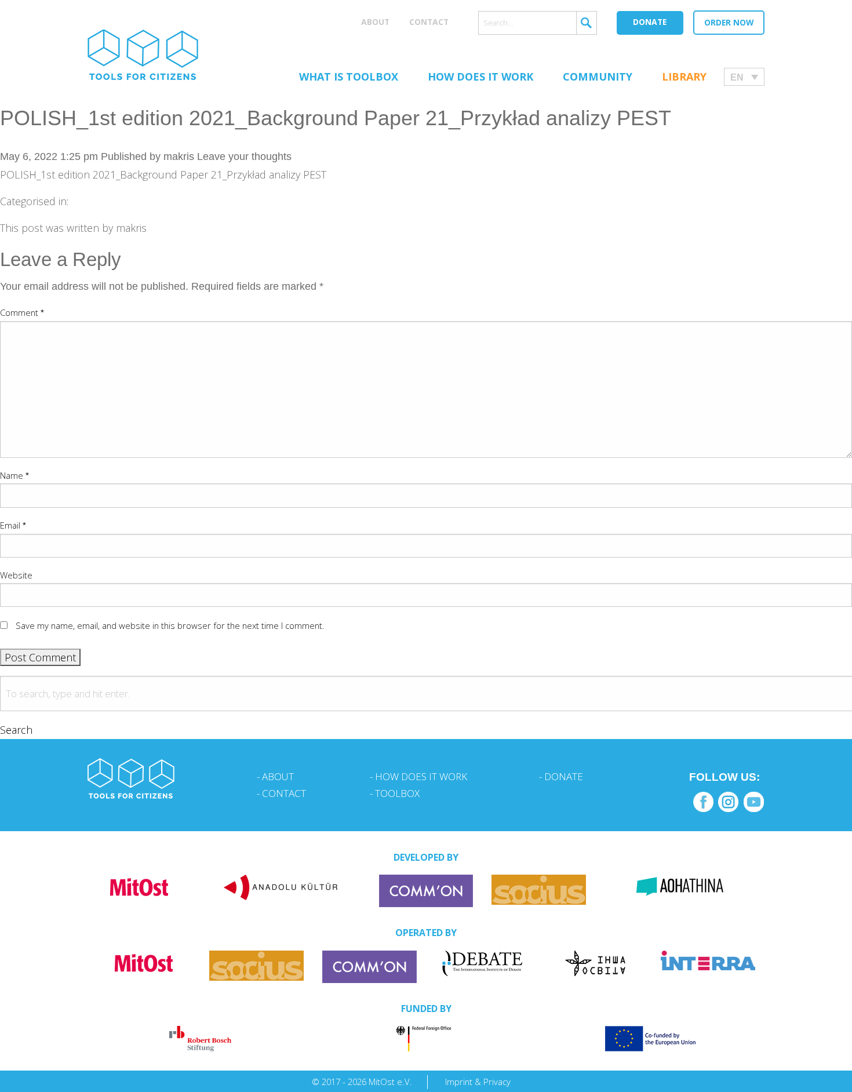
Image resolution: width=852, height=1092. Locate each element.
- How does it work (418, 776)
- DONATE (561, 776)
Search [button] (16, 730)
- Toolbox (395, 793)
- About (275, 776)
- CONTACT (281, 793)
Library (684, 76)
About (375, 21)
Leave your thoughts (244, 156)
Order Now (728, 22)
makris (178, 156)
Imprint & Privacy (478, 1081)
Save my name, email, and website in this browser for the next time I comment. (170, 625)
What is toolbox (348, 76)
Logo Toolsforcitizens (143, 55)
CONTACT (429, 21)
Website (16, 575)
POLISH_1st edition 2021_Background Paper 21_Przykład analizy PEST (335, 118)
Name (14, 475)
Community (597, 76)
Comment (22, 312)
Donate (650, 21)
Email (13, 525)
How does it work (480, 76)
